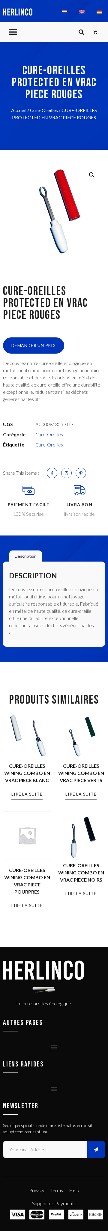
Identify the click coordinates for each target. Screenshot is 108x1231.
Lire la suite (26, 793)
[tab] (25, 556)
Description (26, 556)
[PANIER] (95, 32)
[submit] (96, 1149)
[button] (13, 32)
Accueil (18, 110)
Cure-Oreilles (44, 110)
